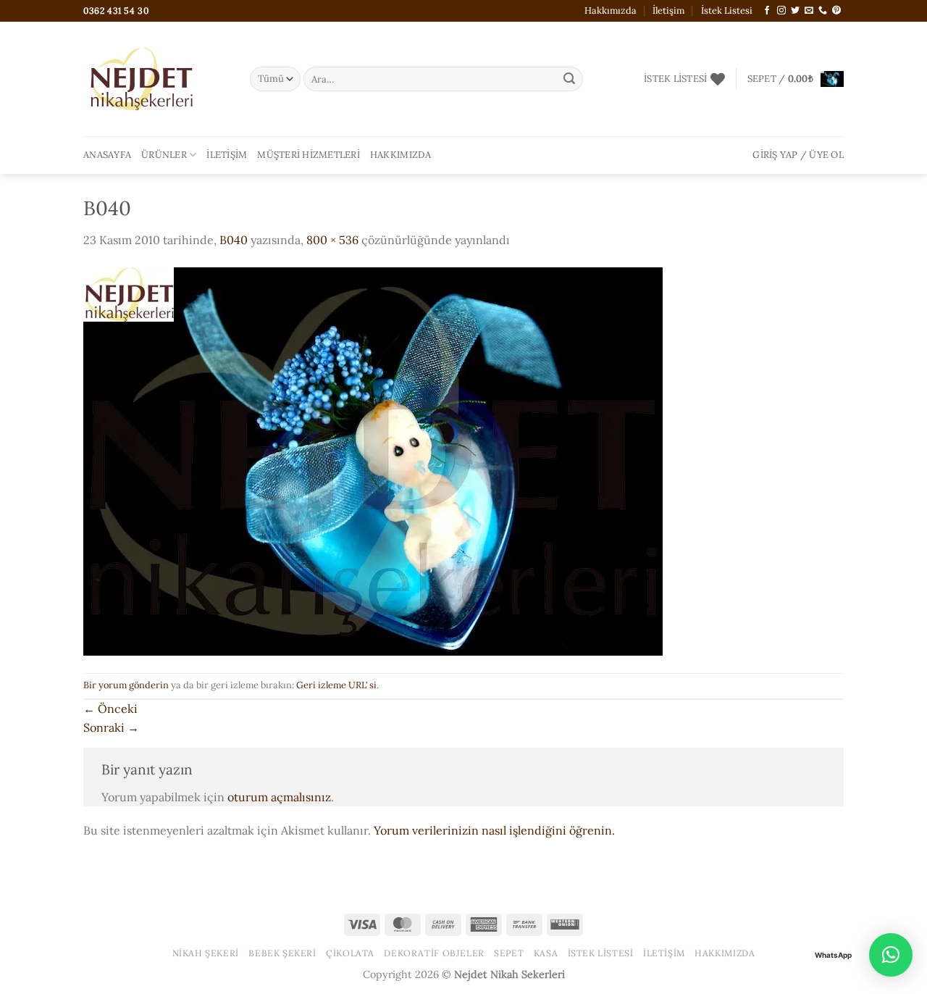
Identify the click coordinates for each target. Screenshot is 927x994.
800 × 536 (332, 240)
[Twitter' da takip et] (795, 11)
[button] (795, 79)
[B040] (373, 460)
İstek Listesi (726, 10)
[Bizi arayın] (822, 11)
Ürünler (164, 155)
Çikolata (350, 953)
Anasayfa (107, 155)
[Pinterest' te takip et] (836, 11)
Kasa (546, 953)
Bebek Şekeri (282, 953)
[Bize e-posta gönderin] (809, 11)
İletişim (668, 10)
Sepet (509, 953)
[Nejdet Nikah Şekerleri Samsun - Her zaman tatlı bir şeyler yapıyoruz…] (155, 79)
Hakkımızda (610, 10)
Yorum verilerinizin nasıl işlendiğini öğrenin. (494, 830)
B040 (233, 240)
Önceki (110, 708)
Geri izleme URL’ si (336, 685)
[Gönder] (569, 79)
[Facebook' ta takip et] (767, 11)
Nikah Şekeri (205, 953)
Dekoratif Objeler (434, 953)
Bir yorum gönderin (126, 685)
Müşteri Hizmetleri (308, 155)
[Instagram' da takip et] (781, 11)
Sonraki (111, 727)
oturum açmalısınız (279, 797)
